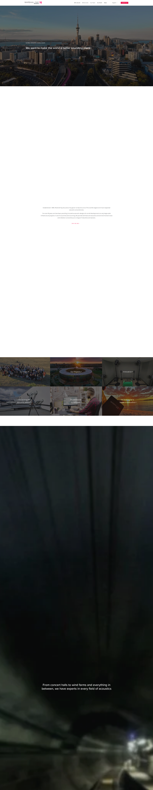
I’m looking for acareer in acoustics (127, 401)
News (105, 2)
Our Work (99, 2)
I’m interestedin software (75, 401)
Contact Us (124, 2)
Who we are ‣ (76, 223)
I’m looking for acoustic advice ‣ (24, 401)
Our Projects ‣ (76, 372)
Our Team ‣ (24, 372)
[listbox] (114, 3)
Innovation (127, 372)
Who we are (77, 2)
